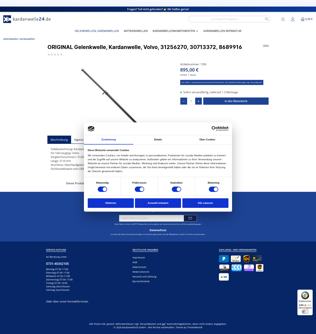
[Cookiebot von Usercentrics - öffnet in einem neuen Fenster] (214, 128)
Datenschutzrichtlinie (171, 224)
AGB (170, 234)
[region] (110, 97)
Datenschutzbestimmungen (131, 234)
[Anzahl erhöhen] (198, 101)
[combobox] (225, 19)
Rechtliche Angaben (145, 249)
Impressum (138, 257)
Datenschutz (139, 267)
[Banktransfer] (224, 277)
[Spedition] (224, 268)
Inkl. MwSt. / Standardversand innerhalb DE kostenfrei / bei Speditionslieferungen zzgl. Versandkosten (222, 82)
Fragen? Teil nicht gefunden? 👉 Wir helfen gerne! (158, 9)
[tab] (59, 140)
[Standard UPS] (246, 258)
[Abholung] (249, 268)
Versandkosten (148, 323)
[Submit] (190, 218)
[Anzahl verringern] (183, 101)
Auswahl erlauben (158, 203)
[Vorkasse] (235, 258)
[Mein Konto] (293, 19)
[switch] (139, 189)
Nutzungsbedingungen (192, 224)
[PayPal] (224, 258)
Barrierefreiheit (141, 281)
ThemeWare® (194, 327)
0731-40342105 (57, 263)
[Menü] (311, 292)
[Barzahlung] (236, 268)
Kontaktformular (77, 301)
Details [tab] (158, 139)
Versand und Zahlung (144, 276)
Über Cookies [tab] (207, 139)
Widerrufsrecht (140, 271)
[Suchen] (267, 19)
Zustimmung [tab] (108, 139)
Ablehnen (110, 203)
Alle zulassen (205, 203)
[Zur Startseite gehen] (28, 19)
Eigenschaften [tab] (83, 140)
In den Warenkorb (236, 101)
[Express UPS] (259, 268)
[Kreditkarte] (257, 258)
